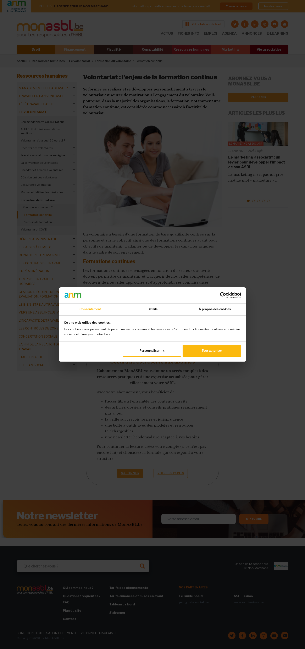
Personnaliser (149, 350)
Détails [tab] (153, 309)
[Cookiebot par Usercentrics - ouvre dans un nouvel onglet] (223, 295)
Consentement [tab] (90, 309)
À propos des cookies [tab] (215, 309)
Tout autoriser (212, 350)
